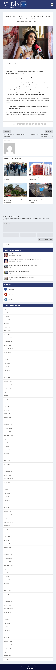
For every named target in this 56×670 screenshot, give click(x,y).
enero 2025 (7, 377)
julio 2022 (6, 486)
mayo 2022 (7, 493)
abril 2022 (6, 496)
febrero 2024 (7, 417)
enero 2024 (7, 421)
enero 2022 (7, 507)
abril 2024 (6, 410)
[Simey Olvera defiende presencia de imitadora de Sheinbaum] (6, 255)
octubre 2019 (7, 605)
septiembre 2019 (8, 608)
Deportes (21, 273)
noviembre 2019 (8, 601)
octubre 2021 (7, 518)
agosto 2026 (7, 309)
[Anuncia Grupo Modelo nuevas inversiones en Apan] (15, 169)
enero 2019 (7, 637)
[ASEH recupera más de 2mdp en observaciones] (40, 169)
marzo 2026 (7, 327)
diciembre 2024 (8, 381)
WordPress (40, 666)
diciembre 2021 (8, 511)
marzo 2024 (7, 413)
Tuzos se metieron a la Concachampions (19, 271)
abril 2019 (6, 626)
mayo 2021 (7, 536)
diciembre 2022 (8, 468)
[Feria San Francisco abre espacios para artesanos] (6, 278)
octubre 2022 (7, 475)
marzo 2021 (7, 543)
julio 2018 (6, 659)
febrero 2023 (7, 460)
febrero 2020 (7, 590)
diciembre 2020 (8, 554)
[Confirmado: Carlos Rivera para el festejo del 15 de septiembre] (6, 261)
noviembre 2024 (8, 385)
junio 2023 (6, 446)
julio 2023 (6, 442)
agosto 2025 (7, 352)
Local (20, 255)
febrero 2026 (7, 330)
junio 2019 (6, 619)
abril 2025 (6, 366)
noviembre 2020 (8, 558)
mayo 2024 (7, 406)
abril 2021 (6, 540)
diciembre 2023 (8, 424)
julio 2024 (6, 399)
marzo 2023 (7, 457)
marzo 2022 (7, 500)
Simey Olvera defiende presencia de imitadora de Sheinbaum (24, 253)
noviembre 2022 (8, 471)
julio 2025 (6, 356)
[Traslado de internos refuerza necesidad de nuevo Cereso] (6, 266)
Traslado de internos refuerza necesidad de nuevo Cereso (23, 265)
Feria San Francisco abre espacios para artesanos (21, 277)
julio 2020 (6, 572)
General (34, 21)
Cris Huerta (27, 21)
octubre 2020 (7, 561)
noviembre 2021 (8, 515)
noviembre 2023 (8, 428)
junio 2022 (6, 489)
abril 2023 (6, 453)
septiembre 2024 (8, 392)
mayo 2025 (7, 363)
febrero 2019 (7, 634)
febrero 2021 (7, 547)
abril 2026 (6, 323)
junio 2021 (6, 533)
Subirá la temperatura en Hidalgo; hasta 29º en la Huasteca (15, 199)
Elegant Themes (24, 666)
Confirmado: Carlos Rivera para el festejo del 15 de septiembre (25, 259)
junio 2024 (6, 403)
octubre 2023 (7, 431)
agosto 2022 (7, 482)
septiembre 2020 (8, 565)
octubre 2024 (7, 388)
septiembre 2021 (8, 522)
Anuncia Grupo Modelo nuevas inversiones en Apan (15, 178)
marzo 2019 (7, 630)
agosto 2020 (7, 569)
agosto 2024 (7, 395)
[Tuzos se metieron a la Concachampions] (6, 272)
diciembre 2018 (8, 641)
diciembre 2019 (8, 598)
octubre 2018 (7, 648)
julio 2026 (6, 312)
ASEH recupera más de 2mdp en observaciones (37, 178)
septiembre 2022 (8, 478)
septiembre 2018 (8, 652)
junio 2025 (6, 359)
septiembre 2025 (8, 348)
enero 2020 (7, 594)
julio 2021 (6, 529)
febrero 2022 (7, 504)
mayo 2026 (7, 320)
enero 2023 (7, 464)
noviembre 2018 (8, 644)
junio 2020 (6, 576)
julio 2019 (6, 616)
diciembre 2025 (8, 338)
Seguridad (21, 267)
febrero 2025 (7, 374)
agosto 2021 (7, 525)
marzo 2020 (7, 587)
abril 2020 (6, 583)
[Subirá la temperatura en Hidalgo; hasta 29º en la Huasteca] (15, 190)
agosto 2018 (7, 655)
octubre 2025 (7, 345)
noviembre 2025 (8, 341)
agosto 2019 (7, 612)
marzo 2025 (7, 370)
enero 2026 (7, 334)
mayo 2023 (7, 450)
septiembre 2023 (8, 435)
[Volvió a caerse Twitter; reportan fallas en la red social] (40, 190)
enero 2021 (7, 551)
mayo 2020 (7, 580)
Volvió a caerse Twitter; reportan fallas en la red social (39, 199)
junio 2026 (6, 316)
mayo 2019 (7, 623)
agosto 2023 (7, 439)
